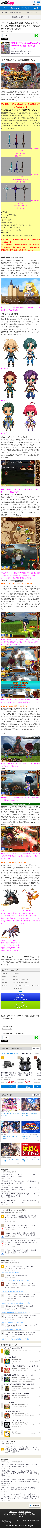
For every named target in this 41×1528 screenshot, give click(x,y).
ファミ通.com (31, 1514)
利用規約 (21, 1512)
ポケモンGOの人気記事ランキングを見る (12, 1322)
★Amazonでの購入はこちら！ (21, 51)
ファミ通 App (7, 3)
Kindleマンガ (26, 1053)
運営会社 (28, 1512)
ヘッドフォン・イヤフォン (10, 1053)
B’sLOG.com (20, 1516)
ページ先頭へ (35, 1505)
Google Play (20, 1005)
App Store (20, 997)
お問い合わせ (13, 1512)
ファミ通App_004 (7, 1029)
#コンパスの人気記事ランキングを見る (12, 1272)
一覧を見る (36, 1048)
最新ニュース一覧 (32, 13)
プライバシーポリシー (11, 1514)
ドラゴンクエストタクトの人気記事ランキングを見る (15, 1339)
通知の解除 (22, 1514)
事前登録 (15, 17)
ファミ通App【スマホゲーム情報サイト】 (13, 13)
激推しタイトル (24, 17)
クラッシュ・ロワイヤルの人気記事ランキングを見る (15, 1280)
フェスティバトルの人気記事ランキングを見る (14, 1291)
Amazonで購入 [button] (8, 1087)
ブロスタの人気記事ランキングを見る (11, 1329)
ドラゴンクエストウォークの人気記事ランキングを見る (16, 1303)
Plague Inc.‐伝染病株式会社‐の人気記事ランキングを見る (16, 1312)
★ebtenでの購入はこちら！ (20, 53)
